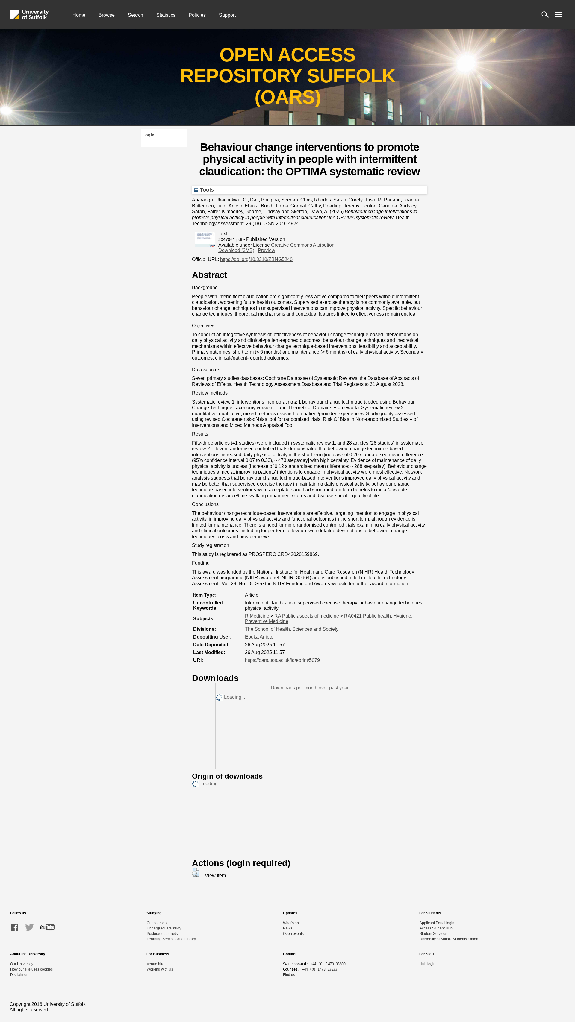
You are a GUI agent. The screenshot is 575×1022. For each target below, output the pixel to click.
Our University (21, 964)
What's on (291, 923)
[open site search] (545, 14)
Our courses (157, 923)
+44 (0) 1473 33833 (319, 969)
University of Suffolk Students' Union (449, 939)
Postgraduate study (162, 934)
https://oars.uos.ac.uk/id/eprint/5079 (282, 660)
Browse (107, 15)
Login (149, 134)
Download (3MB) (236, 250)
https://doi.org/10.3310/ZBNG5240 (256, 259)
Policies (197, 15)
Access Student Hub (436, 928)
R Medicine (257, 615)
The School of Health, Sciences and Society (291, 629)
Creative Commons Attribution (303, 245)
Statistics (165, 15)
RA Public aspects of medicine (306, 615)
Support (227, 15)
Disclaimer (19, 975)
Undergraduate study (164, 928)
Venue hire (155, 964)
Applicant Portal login (437, 923)
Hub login (427, 964)
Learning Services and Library (171, 939)
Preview (266, 250)
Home (78, 15)
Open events (293, 934)
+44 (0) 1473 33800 (327, 964)
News (287, 928)
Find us (289, 975)
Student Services (433, 934)
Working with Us (160, 969)
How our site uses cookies (31, 969)
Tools (206, 189)
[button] (195, 872)
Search (135, 15)
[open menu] (558, 14)
